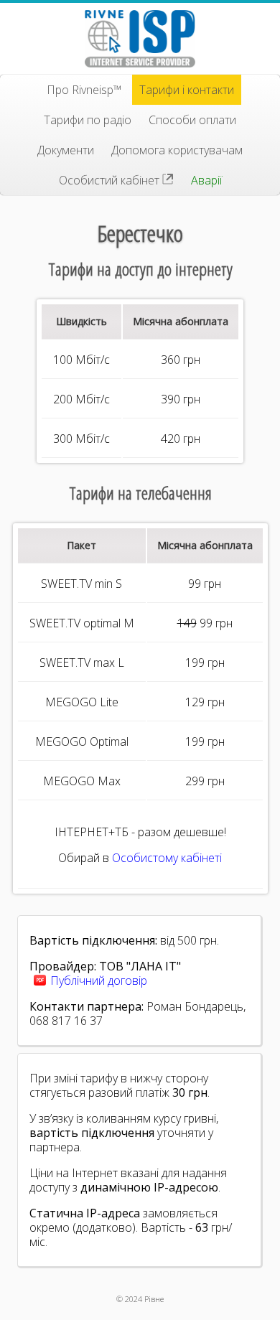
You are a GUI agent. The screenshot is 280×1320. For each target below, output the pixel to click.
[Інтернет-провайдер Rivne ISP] (140, 39)
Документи (65, 150)
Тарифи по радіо (87, 120)
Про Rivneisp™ (84, 90)
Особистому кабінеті (167, 858)
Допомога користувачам (177, 150)
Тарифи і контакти (186, 90)
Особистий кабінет (110, 180)
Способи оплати (192, 120)
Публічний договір (98, 980)
